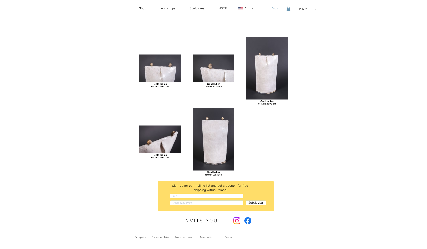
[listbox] (308, 9)
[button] (288, 8)
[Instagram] (237, 220)
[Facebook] (248, 220)
